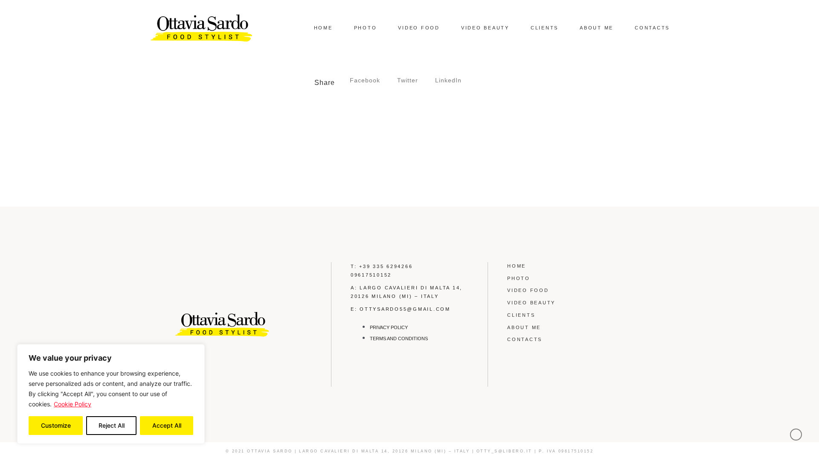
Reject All (112, 425)
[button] (364, 80)
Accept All (166, 425)
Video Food (419, 27)
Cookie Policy (72, 404)
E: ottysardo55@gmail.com (400, 309)
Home (323, 27)
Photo (365, 27)
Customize (56, 425)
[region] (111, 394)
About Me (596, 27)
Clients (544, 27)
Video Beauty (485, 27)
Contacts (652, 27)
